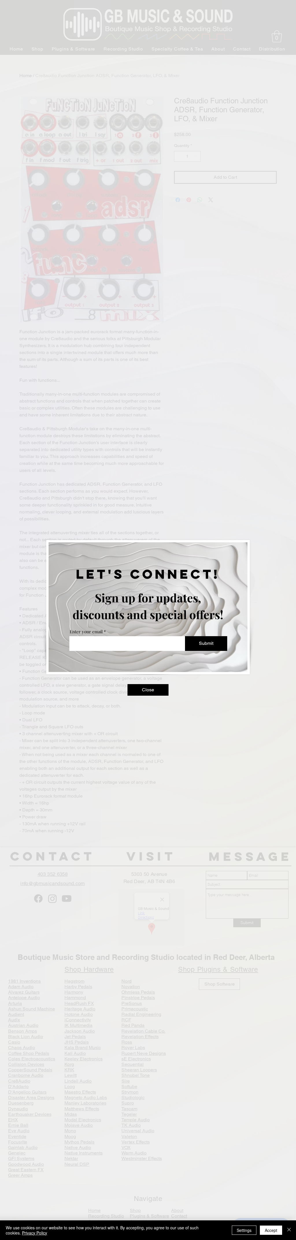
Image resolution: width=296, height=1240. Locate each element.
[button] (148, 690)
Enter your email (86, 632)
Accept (271, 1230)
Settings (244, 1230)
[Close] (289, 1230)
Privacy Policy (34, 1233)
